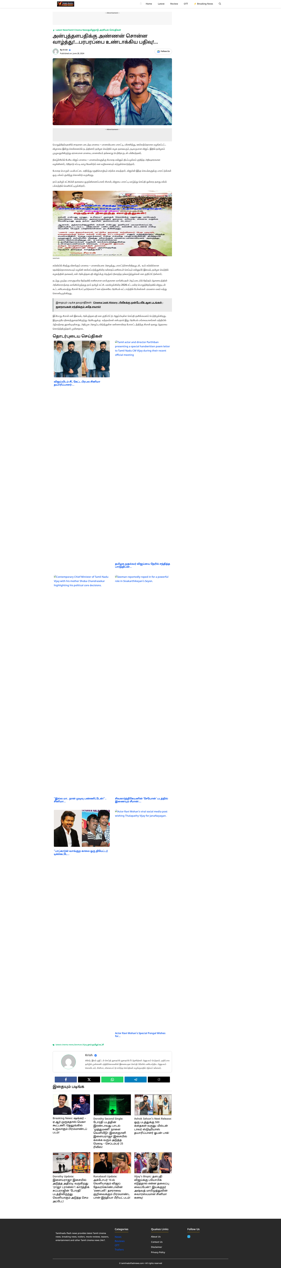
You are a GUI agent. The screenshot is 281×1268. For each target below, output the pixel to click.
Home (149, 4)
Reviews (120, 1241)
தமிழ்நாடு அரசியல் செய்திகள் (104, 30)
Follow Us (165, 51)
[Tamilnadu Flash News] (65, 4)
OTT (186, 4)
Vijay (84, 1045)
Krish (65, 50)
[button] (220, 4)
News (118, 1237)
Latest (161, 4)
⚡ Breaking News (203, 4)
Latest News (62, 30)
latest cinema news (65, 1045)
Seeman (78, 1045)
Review (174, 4)
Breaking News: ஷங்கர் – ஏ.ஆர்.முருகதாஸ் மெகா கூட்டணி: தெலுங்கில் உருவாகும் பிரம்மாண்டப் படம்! (70, 1125)
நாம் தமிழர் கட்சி (96, 1045)
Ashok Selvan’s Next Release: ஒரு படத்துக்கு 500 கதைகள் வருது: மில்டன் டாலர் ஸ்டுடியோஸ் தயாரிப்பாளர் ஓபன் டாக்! (153, 1126)
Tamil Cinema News (78, 30)
